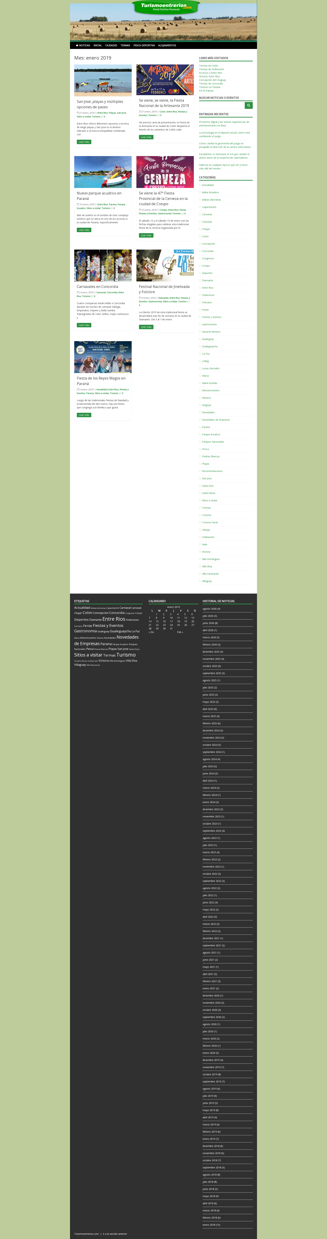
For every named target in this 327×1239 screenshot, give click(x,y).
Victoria (206, 551)
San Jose (121, 112)
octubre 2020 (210, 1009)
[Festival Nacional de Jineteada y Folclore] (165, 265)
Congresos (208, 258)
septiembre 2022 (212, 881)
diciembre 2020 (211, 995)
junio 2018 (208, 1189)
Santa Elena (208, 493)
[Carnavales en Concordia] (103, 265)
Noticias (84, 45)
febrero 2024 (210, 795)
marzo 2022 (209, 923)
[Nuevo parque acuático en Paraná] (103, 172)
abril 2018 (208, 1203)
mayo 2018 (209, 1196)
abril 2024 (208, 780)
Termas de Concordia (211, 83)
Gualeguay (208, 339)
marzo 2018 (209, 1210)
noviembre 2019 (212, 1067)
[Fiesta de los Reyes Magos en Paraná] (103, 357)
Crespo (163, 209)
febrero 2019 (210, 1131)
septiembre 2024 (212, 752)
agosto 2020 (210, 1024)
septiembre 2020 (212, 1017)
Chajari (206, 229)
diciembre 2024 (211, 730)
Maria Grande (209, 383)
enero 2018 (209, 1224)
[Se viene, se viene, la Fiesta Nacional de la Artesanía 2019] (165, 79)
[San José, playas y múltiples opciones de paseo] (103, 80)
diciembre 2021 (211, 938)
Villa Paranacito (210, 573)
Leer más (84, 141)
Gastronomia (165, 213)
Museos (206, 397)
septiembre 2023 (212, 830)
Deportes (207, 273)
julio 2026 (208, 615)
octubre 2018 (210, 1160)
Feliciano (207, 302)
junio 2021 (208, 959)
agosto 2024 (210, 759)
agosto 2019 (210, 1088)
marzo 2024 (209, 787)
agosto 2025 (210, 680)
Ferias (183, 209)
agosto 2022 (210, 888)
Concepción (208, 243)
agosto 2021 (210, 952)
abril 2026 (208, 630)
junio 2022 (208, 902)
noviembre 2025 (212, 658)
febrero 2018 (210, 1217)
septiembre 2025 (212, 673)
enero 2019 (209, 1138)
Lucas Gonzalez (211, 368)
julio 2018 (208, 1181)
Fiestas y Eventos (148, 213)
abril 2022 (208, 916)
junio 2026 (208, 623)
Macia (205, 375)
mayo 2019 (209, 1110)
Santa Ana (207, 485)
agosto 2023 (210, 838)
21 (150, 624)
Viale (204, 544)
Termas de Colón (208, 65)
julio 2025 (208, 687)
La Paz (206, 353)
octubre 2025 (210, 666)
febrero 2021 (210, 981)
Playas (112, 112)
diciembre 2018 (211, 1146)
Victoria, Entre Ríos (209, 76)
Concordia (112, 292)
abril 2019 (208, 1117)
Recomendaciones (212, 471)
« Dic (151, 632)
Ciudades (111, 45)
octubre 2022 (210, 873)
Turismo (96, 116)
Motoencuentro (211, 390)
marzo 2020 (209, 1038)
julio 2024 (208, 766)
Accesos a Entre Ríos (210, 72)
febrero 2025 (210, 723)
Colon (163, 111)
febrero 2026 (210, 644)
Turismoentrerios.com (86, 1233)
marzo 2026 (209, 637)
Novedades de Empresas (216, 419)
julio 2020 (208, 1031)
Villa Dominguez (211, 559)
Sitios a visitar (84, 116)
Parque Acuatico (211, 434)
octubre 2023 (210, 823)
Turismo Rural (210, 522)
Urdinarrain (208, 537)
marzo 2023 (209, 852)
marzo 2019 (209, 1124)
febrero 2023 (210, 859)
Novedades (208, 412)
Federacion (208, 295)
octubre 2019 (210, 1074)
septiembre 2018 (212, 1167)
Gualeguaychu (210, 346)
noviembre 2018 (212, 1153)
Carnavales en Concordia (97, 286)
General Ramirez (211, 331)
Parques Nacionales (213, 441)
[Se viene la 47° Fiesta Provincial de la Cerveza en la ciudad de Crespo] (165, 172)
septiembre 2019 (212, 1081)
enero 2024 (209, 802)
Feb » (180, 632)
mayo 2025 (209, 701)
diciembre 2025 (211, 651)
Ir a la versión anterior (115, 1233)
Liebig (205, 361)
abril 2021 (208, 974)
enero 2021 (209, 988)
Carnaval (101, 292)
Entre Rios (103, 112)
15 (157, 621)
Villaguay (207, 581)
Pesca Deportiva (144, 45)
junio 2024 (208, 773)
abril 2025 (208, 709)
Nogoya (206, 405)
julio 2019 (208, 1095)
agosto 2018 (210, 1174)
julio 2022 (208, 895)
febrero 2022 (210, 931)
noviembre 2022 (212, 866)
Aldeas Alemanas (211, 199)
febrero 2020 (210, 1045)
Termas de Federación (211, 69)
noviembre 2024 (212, 737)
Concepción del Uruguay (212, 80)
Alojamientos (167, 45)
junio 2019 (208, 1103)
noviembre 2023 (212, 816)
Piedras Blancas (211, 456)
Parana (113, 204)
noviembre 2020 (212, 1002)
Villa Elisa (207, 566)
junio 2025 (208, 694)
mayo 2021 (209, 966)
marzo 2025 (209, 716)
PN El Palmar (206, 90)
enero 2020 (209, 1052)
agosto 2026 (210, 608)
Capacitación (209, 207)
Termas (125, 45)
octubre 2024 (210, 744)
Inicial (98, 45)
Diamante (164, 297)
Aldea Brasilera (210, 192)
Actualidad (101, 389)
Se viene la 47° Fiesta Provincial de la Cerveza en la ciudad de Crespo (163, 198)
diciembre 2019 (211, 1060)
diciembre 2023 (211, 809)
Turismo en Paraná (209, 87)
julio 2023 (208, 845)
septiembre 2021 (212, 945)
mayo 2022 (209, 909)
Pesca (205, 449)
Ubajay (206, 529)
